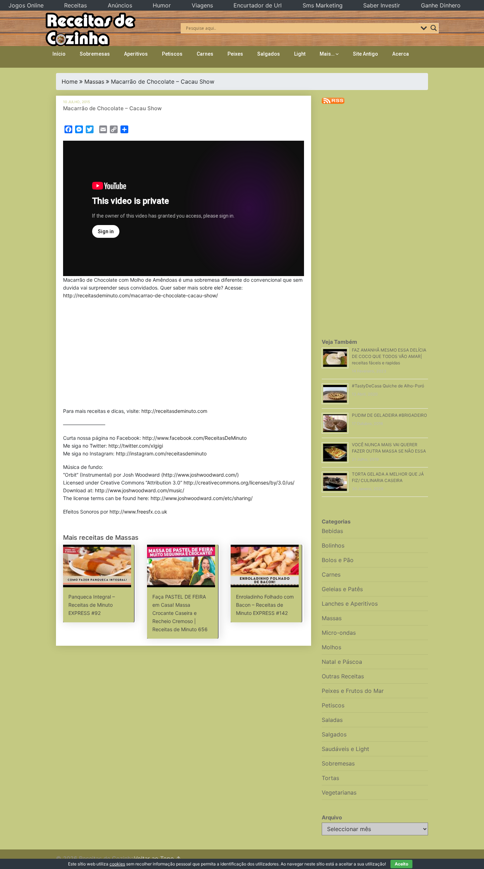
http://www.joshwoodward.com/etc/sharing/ (202, 498)
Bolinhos (333, 545)
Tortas (330, 777)
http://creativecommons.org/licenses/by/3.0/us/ (239, 483)
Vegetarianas (339, 792)
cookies (117, 864)
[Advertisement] (183, 354)
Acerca (400, 54)
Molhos (331, 647)
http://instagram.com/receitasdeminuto (161, 453)
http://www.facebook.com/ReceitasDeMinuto (194, 438)
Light (299, 54)
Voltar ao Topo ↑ (157, 858)
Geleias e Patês (342, 589)
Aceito (401, 864)
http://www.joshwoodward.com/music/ (139, 490)
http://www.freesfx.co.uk (138, 512)
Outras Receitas (343, 676)
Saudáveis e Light (345, 748)
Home (70, 81)
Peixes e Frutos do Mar (353, 690)
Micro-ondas (339, 632)
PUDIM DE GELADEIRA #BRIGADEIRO (389, 415)
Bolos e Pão (338, 560)
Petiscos (172, 54)
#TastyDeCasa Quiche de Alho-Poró (388, 385)
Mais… (327, 54)
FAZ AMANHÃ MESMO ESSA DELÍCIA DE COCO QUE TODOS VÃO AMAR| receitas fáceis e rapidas (389, 356)
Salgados (268, 54)
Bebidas (332, 530)
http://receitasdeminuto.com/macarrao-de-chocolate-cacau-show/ (140, 295)
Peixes (235, 54)
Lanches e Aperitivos (350, 603)
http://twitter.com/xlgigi (135, 446)
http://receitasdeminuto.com (174, 411)
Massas (94, 81)
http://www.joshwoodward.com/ (200, 475)
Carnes (205, 54)
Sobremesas (95, 54)
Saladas (332, 719)
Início (59, 54)
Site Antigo (365, 54)
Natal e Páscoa (342, 661)
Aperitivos (136, 54)
